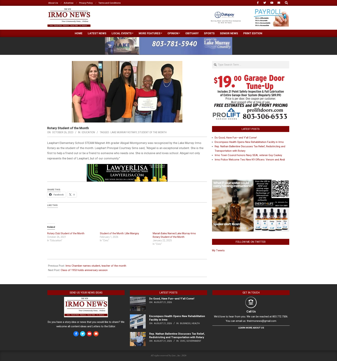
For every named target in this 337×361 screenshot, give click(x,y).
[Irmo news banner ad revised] (127, 166)
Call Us (251, 311)
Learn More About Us (251, 327)
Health (196, 323)
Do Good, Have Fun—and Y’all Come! (236, 137)
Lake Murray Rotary (124, 132)
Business (185, 323)
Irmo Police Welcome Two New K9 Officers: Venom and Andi (250, 159)
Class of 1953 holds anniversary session (84, 270)
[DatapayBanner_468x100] (248, 10)
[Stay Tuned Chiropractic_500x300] (250, 180)
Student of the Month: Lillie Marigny (119, 233)
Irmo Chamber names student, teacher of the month (95, 265)
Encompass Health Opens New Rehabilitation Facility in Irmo (249, 142)
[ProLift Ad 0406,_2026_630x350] (250, 76)
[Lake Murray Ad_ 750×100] (168, 38)
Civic (182, 341)
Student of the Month (152, 132)
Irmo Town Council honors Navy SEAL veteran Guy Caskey (248, 155)
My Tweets (218, 250)
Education (88, 132)
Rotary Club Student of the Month (65, 233)
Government (193, 341)
